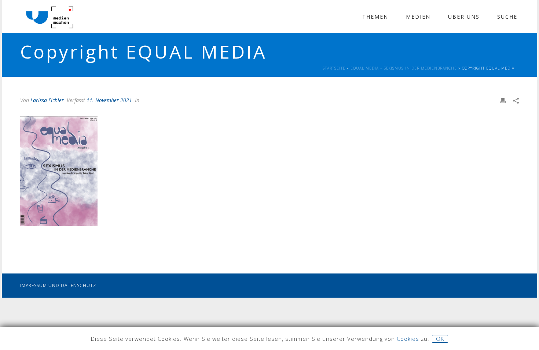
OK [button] (440, 338)
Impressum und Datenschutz (58, 285)
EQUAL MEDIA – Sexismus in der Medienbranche (404, 68)
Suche (507, 16)
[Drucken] (503, 100)
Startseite (334, 68)
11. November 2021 (109, 100)
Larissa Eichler (47, 100)
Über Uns (464, 16)
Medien (418, 16)
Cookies (408, 338)
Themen (375, 16)
